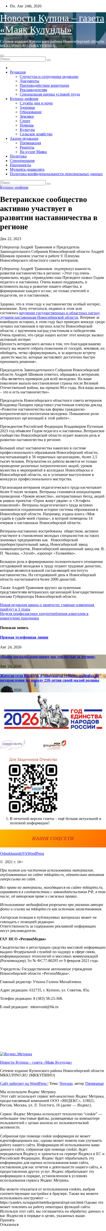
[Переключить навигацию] (2, 55)
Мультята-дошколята (27, 169)
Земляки (27, 116)
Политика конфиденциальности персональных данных (56, 174)
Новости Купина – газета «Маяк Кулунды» (36, 1062)
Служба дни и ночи (36, 103)
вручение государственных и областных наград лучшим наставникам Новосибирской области (50, 315)
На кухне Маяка (33, 152)
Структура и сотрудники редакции (49, 76)
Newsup (65, 1083)
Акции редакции (24, 138)
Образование (31, 112)
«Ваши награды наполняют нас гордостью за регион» (47, 657)
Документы (29, 81)
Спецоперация (22, 160)
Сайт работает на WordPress (24, 1083)
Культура (27, 130)
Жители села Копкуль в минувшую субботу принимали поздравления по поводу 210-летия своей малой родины (49, 678)
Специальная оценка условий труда (50, 94)
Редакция (18, 72)
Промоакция (30, 143)
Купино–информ (24, 99)
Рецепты (27, 147)
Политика (18, 156)
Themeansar (94, 1083)
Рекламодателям (33, 90)
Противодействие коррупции (44, 85)
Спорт (25, 121)
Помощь (27, 125)
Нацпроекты (20, 165)
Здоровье (27, 107)
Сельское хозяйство (36, 134)
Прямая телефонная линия (24, 637)
